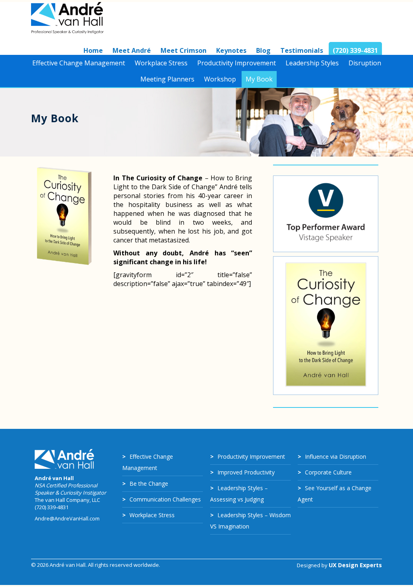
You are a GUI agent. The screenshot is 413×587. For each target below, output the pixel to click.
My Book (259, 79)
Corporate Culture (328, 472)
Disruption (364, 62)
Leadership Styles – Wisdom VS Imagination (250, 520)
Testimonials (301, 50)
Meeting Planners (167, 79)
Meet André (132, 50)
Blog (263, 50)
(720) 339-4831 (355, 50)
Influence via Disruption (335, 456)
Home (93, 50)
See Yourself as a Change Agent (334, 493)
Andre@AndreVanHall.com (67, 518)
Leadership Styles (312, 62)
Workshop (220, 79)
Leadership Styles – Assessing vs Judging (239, 493)
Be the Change (148, 483)
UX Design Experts (355, 565)
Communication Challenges (165, 499)
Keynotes (231, 50)
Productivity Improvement (236, 62)
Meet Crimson (183, 50)
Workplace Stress (161, 62)
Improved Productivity (246, 472)
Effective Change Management (78, 62)
